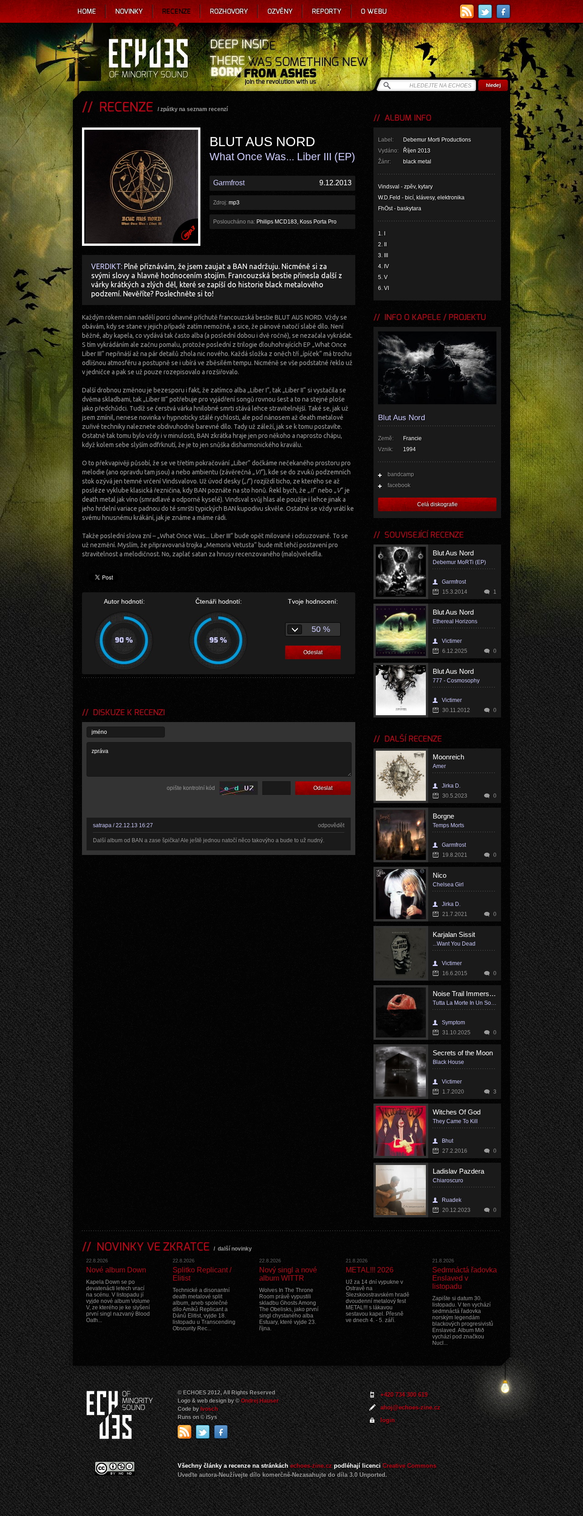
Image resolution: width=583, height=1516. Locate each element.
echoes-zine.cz (311, 1465)
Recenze (176, 11)
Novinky (129, 11)
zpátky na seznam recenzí (194, 109)
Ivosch (209, 1409)
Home (86, 11)
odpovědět (331, 825)
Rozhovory (229, 11)
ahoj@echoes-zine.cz (410, 1407)
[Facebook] (503, 11)
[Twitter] (485, 11)
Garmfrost (229, 183)
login (387, 1420)
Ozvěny (280, 11)
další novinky (235, 1249)
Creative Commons (409, 1465)
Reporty (327, 11)
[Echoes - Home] (148, 59)
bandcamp (401, 474)
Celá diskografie (437, 504)
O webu (374, 11)
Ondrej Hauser (260, 1401)
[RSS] (467, 11)
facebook (399, 485)
